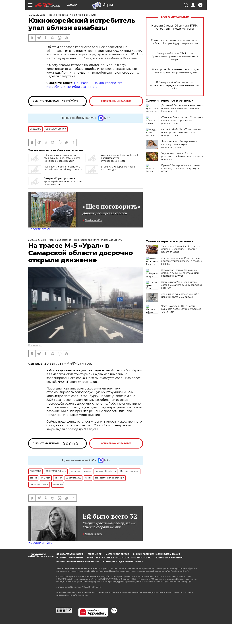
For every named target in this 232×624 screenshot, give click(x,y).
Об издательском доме (69, 554)
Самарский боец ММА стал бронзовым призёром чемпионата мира (175, 56)
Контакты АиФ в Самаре (169, 558)
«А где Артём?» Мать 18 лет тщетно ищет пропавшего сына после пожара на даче (181, 132)
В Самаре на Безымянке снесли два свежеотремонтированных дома (175, 71)
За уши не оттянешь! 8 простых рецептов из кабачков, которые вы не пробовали (182, 156)
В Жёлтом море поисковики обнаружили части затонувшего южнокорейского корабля (62, 158)
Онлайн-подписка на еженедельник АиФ (156, 554)
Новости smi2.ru (40, 229)
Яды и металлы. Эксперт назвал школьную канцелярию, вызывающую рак (179, 144)
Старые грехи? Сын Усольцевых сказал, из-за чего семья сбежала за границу (181, 285)
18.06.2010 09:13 (36, 14)
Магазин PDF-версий (117, 554)
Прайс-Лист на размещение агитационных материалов (119, 558)
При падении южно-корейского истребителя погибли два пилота (84, 84)
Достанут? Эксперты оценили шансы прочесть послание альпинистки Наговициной (182, 108)
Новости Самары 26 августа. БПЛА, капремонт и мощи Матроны (174, 27)
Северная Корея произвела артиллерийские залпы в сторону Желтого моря (63, 181)
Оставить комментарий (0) (116, 101)
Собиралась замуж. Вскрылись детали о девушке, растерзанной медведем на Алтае (180, 273)
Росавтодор (35, 345)
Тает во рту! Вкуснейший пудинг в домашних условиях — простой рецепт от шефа (180, 249)
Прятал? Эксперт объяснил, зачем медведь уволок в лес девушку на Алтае (180, 168)
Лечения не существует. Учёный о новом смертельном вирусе (180, 295)
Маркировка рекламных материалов (77, 561)
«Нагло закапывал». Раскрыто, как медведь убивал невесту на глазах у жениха (181, 261)
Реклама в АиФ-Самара (69, 558)
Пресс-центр (95, 554)
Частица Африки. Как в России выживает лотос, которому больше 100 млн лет (181, 309)
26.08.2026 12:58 (37, 240)
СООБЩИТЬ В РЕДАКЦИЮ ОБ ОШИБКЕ (123, 561)
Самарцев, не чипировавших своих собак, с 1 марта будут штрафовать (175, 42)
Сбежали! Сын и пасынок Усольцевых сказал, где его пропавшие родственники (182, 120)
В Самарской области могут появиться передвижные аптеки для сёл (174, 85)
